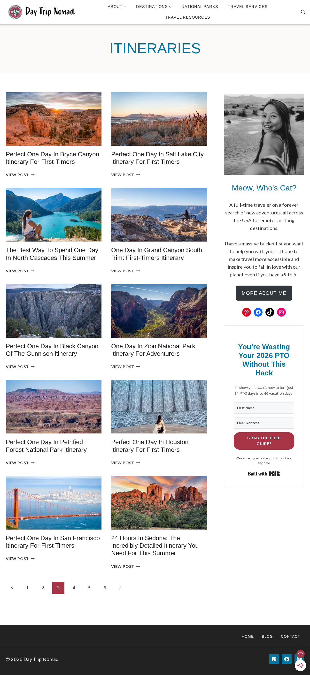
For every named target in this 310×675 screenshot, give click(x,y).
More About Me (264, 293)
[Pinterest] (274, 659)
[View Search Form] (303, 12)
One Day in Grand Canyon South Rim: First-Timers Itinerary (156, 253)
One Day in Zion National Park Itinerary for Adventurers (153, 349)
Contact (290, 636)
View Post (20, 174)
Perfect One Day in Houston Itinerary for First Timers (149, 445)
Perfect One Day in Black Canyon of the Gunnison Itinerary (52, 349)
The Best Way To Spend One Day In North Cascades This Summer (52, 253)
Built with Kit (264, 473)
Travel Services (248, 7)
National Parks (199, 7)
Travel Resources (187, 17)
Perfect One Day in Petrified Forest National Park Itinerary (46, 445)
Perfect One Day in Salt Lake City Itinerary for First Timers (157, 158)
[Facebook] (287, 659)
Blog (267, 636)
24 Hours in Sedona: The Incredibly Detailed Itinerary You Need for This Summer (155, 545)
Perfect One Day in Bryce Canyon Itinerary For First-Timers (52, 158)
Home (248, 636)
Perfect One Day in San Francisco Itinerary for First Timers (53, 541)
